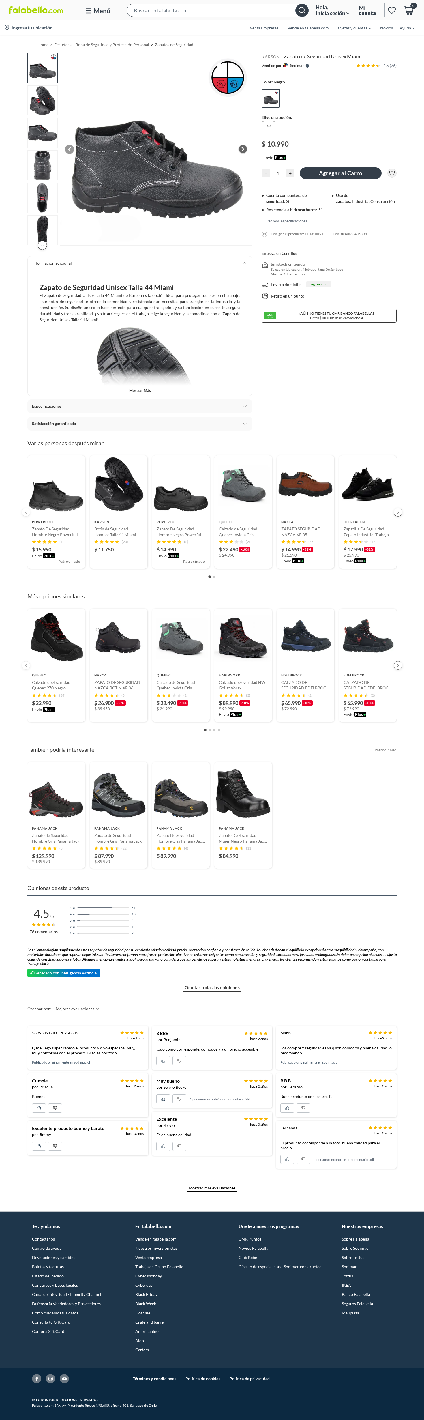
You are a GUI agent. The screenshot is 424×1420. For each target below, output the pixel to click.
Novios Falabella (253, 1248)
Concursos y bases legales (55, 1285)
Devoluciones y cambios (53, 1257)
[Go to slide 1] (209, 577)
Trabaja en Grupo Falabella (159, 1266)
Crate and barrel (150, 1322)
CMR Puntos (250, 1238)
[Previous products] (26, 512)
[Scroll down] (42, 245)
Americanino (147, 1331)
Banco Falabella (356, 1294)
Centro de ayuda (46, 1248)
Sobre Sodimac (355, 1248)
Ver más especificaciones (286, 221)
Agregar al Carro (340, 173)
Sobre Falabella (355, 1238)
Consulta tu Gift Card (51, 1322)
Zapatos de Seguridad (174, 44)
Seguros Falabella (357, 1303)
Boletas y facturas (48, 1266)
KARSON (271, 56)
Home (42, 44)
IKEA (346, 1285)
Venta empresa (148, 1257)
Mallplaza (350, 1312)
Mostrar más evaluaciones (212, 1187)
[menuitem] (350, 27)
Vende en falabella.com (156, 1238)
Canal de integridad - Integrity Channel (66, 1294)
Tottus (347, 1275)
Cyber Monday (148, 1275)
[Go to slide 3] (214, 730)
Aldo (139, 1340)
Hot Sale (142, 1312)
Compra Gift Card (48, 1331)
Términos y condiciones (154, 1378)
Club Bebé (248, 1257)
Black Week (145, 1303)
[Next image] (242, 149)
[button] (218, 10)
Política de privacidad (250, 1378)
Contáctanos (43, 1238)
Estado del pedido (48, 1275)
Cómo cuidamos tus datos (55, 1312)
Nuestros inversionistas (156, 1248)
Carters (142, 1349)
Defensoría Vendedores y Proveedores (66, 1303)
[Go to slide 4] (219, 730)
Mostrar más (140, 390)
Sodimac (349, 1266)
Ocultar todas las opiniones (212, 987)
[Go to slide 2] (214, 577)
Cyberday (144, 1285)
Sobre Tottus (353, 1257)
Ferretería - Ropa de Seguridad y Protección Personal (101, 44)
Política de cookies (202, 1378)
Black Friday (146, 1294)
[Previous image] (69, 149)
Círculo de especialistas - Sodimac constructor (280, 1266)
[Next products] (398, 512)
